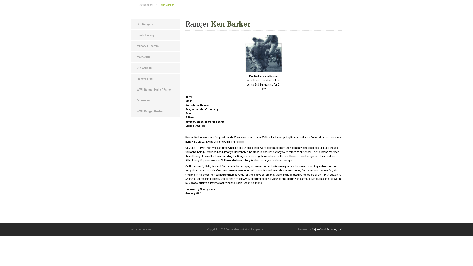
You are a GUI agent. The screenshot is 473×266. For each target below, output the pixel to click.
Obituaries (143, 100)
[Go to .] (135, 5)
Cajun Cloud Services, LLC (327, 229)
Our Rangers (145, 24)
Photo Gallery (145, 35)
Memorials (143, 57)
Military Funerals (148, 46)
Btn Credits (144, 67)
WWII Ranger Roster (150, 111)
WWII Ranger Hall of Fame (154, 89)
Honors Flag (145, 78)
